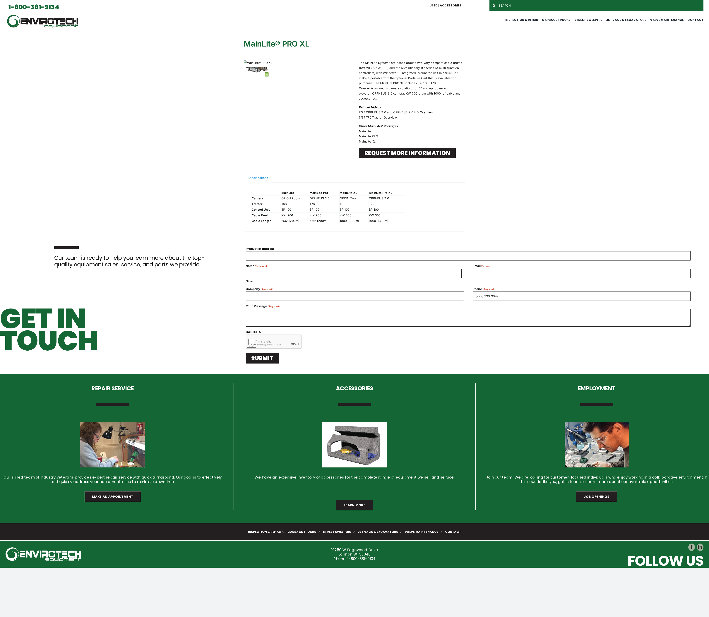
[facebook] (691, 547)
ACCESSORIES (451, 5)
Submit (262, 358)
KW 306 (381, 68)
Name (250, 281)
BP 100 (424, 83)
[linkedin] (700, 547)
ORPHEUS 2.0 (382, 93)
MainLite (365, 131)
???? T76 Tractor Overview (378, 117)
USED (433, 5)
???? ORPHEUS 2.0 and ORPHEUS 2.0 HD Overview (396, 112)
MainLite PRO (368, 136)
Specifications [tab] (258, 178)
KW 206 (366, 68)
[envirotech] (44, 15)
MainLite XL (367, 141)
